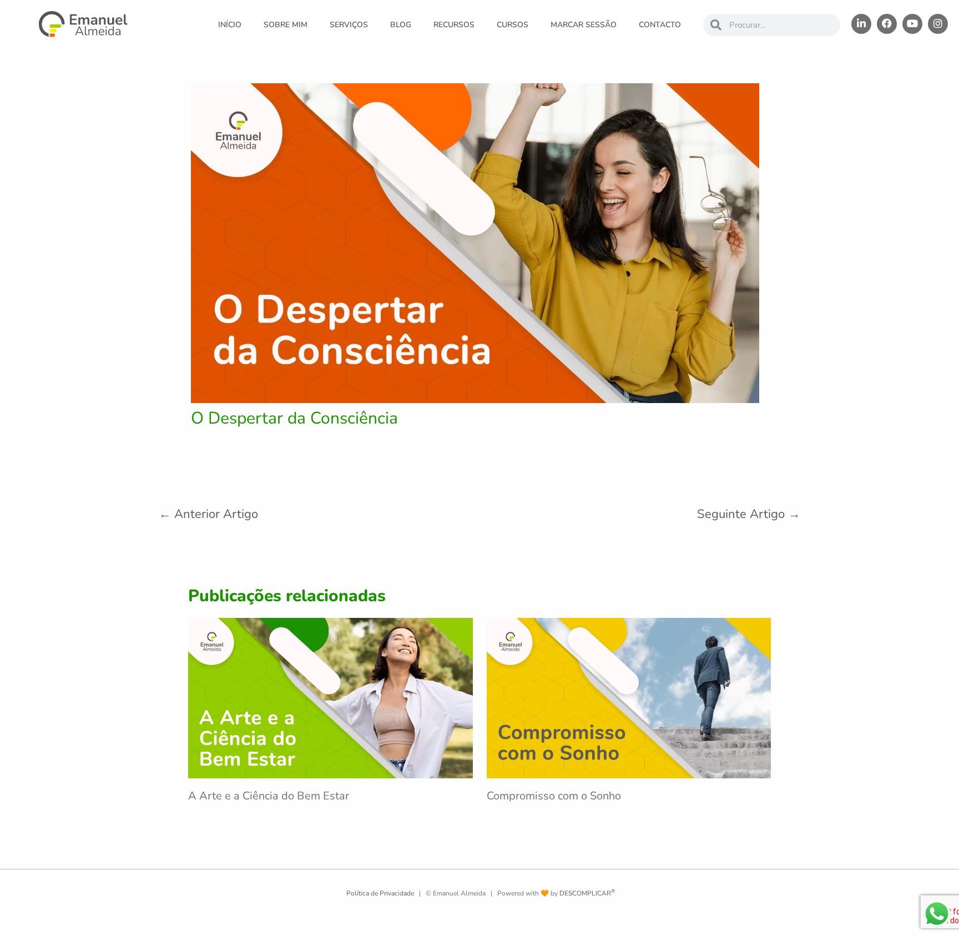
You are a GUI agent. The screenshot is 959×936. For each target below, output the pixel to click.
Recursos (454, 24)
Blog (400, 24)
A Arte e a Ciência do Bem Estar (268, 795)
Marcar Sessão (584, 24)
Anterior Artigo (208, 514)
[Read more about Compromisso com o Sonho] (629, 697)
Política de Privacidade (379, 893)
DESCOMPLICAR (587, 893)
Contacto (660, 24)
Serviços (349, 24)
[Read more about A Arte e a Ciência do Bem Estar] (330, 697)
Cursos (512, 24)
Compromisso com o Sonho (554, 795)
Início (229, 24)
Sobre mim (285, 24)
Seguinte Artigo (748, 514)
